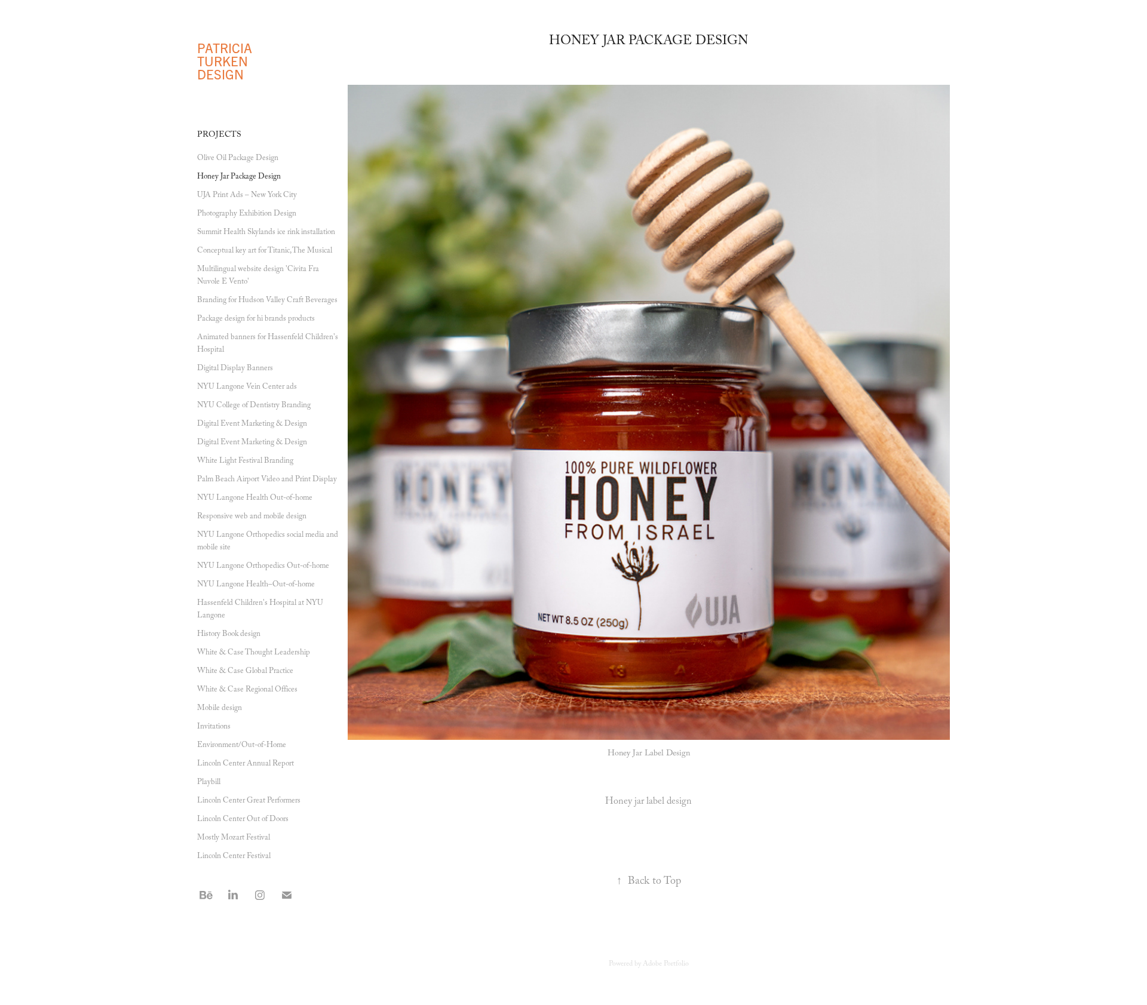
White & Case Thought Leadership (253, 653)
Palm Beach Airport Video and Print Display (267, 480)
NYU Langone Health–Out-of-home (256, 585)
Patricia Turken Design (226, 60)
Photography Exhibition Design (246, 214)
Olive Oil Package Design (237, 158)
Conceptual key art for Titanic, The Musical (264, 251)
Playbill (208, 782)
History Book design (228, 634)
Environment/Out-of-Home (241, 745)
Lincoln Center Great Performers (248, 801)
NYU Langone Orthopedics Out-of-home (263, 566)
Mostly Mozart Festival (233, 838)
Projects (219, 135)
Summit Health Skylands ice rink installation (266, 232)
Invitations (214, 727)
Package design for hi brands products (256, 319)
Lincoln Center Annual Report (245, 764)
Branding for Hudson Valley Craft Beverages (267, 301)
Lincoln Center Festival (234, 856)
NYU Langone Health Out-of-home (254, 498)
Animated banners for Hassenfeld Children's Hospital (267, 344)
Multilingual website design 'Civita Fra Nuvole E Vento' (258, 276)
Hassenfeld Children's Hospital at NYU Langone (260, 610)
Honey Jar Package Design (239, 177)
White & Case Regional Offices (247, 690)
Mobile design (219, 708)
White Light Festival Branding (245, 461)
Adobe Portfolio (666, 964)
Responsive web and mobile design (251, 517)
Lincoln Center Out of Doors (243, 819)
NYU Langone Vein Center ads (247, 387)
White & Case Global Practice (245, 671)
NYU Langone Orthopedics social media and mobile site (267, 542)
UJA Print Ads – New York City (247, 195)
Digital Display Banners (235, 369)
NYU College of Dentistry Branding (254, 406)
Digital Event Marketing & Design (252, 424)
